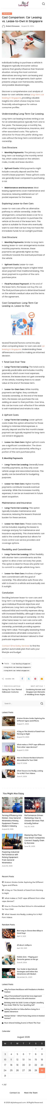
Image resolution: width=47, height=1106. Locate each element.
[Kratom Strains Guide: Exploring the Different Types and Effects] (8, 721)
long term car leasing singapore (18, 667)
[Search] (43, 4)
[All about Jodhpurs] (8, 947)
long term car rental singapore (17, 670)
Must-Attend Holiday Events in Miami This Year (22, 1023)
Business (7, 13)
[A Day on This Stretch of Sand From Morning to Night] (8, 734)
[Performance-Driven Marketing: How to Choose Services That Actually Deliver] (34, 805)
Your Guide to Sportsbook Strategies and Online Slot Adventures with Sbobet (27, 971)
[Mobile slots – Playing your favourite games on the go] (8, 960)
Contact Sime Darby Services (15, 646)
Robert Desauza (12, 26)
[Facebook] (22, 678)
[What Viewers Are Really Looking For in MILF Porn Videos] (8, 774)
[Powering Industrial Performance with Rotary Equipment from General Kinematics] (12, 841)
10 (5, 1059)
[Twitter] (28, 678)
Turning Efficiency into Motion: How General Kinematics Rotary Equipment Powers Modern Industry (12, 820)
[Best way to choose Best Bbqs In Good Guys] (8, 933)
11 (11, 1059)
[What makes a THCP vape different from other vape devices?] (8, 747)
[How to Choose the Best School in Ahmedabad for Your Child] (8, 761)
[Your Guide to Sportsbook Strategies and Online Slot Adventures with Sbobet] (8, 973)
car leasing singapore (21, 664)
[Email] (41, 678)
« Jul (4, 1084)
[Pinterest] (35, 678)
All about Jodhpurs (24, 945)
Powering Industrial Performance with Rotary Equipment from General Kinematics (10, 857)
